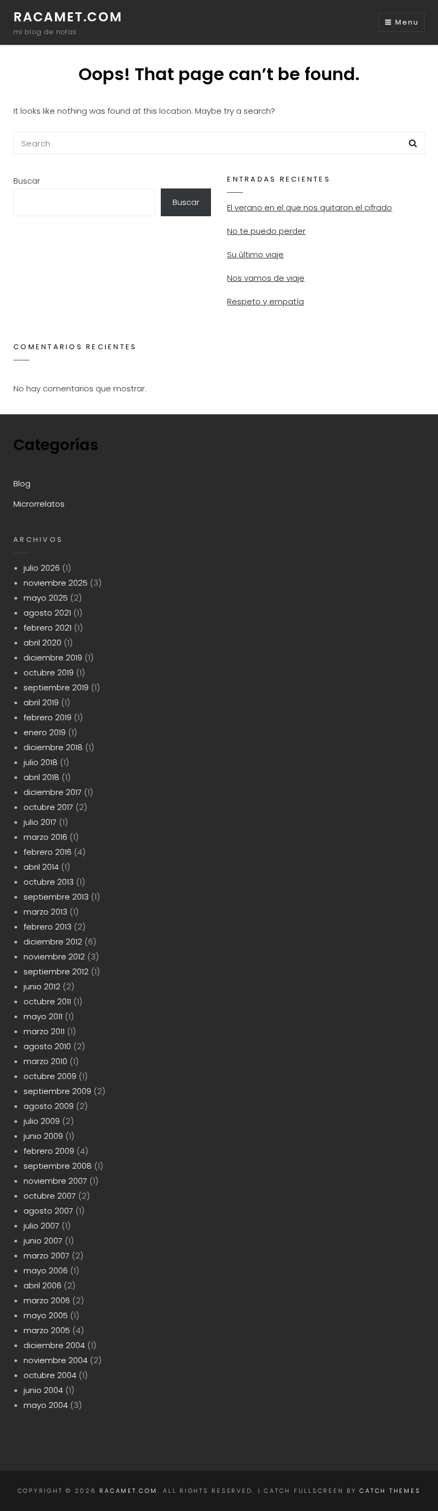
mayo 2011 (43, 1016)
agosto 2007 (48, 1210)
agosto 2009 (49, 1106)
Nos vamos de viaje (265, 278)
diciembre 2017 (53, 792)
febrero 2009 (49, 1150)
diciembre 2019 (53, 657)
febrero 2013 (48, 926)
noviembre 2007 (55, 1180)
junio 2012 (42, 986)
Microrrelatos (39, 503)
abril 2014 (41, 866)
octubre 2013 (49, 881)
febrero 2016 (48, 851)
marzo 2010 (45, 1061)
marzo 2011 (44, 1031)
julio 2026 (42, 567)
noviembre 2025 (56, 582)
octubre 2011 (47, 1001)
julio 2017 (40, 822)
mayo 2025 (46, 597)
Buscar (26, 180)
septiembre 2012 (56, 971)
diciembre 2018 (53, 747)
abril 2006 (42, 1285)
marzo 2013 (45, 911)
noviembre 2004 (56, 1360)
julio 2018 (41, 762)
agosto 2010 (47, 1046)
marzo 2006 (47, 1300)
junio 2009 (43, 1136)
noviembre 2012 (54, 956)
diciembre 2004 (54, 1345)
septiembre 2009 (57, 1091)
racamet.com (67, 17)
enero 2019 (45, 732)
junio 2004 (43, 1390)
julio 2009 (42, 1121)
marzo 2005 (47, 1330)
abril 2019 (41, 702)
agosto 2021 (47, 612)
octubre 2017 (48, 807)
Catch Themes (389, 1490)
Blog (21, 483)
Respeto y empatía (265, 301)
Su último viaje (255, 254)
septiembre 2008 (58, 1165)
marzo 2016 (45, 837)
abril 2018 (41, 777)
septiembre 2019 (56, 687)
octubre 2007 (50, 1195)
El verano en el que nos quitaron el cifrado (309, 207)
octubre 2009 (50, 1076)
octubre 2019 (49, 672)
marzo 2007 (46, 1255)
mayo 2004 (46, 1405)
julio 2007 (41, 1225)
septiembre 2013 (56, 896)
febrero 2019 (48, 717)
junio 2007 (43, 1240)
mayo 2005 (46, 1315)
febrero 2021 (48, 627)
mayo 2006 (46, 1270)
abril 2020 (42, 642)
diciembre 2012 (53, 941)
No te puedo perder (266, 231)
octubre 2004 (50, 1375)
